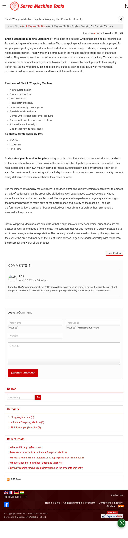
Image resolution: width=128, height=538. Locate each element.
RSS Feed (16, 479)
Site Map (111, 506)
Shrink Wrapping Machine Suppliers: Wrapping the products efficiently (46, 468)
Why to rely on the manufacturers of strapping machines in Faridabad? (47, 457)
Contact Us (105, 502)
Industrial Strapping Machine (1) (27, 422)
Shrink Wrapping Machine (33, 26)
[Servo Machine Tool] (37, 6)
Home (9, 26)
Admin (96, 33)
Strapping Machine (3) (22, 417)
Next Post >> (114, 253)
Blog (17, 26)
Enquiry (118, 502)
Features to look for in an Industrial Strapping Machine (38, 452)
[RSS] (121, 506)
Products (90, 502)
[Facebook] (6, 504)
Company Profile (72, 502)
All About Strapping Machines (25, 447)
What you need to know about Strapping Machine (36, 462)
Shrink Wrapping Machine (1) (25, 427)
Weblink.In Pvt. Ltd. (37, 517)
